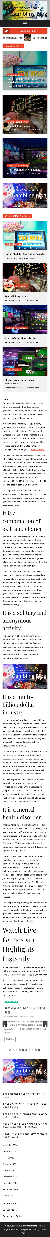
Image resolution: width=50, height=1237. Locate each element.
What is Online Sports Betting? (23, 169)
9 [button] (36, 1050)
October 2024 (9, 1151)
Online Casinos (13, 370)
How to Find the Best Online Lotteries (25, 254)
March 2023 (8, 1158)
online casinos (38, 450)
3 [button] (16, 1050)
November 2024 (10, 1145)
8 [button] (32, 1050)
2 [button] (13, 1050)
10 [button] (39, 1050)
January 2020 (9, 1196)
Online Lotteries (15, 75)
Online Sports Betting (18, 122)
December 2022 (10, 1177)
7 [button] (29, 1050)
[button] (5, 1024)
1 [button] (10, 1050)
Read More (9, 1039)
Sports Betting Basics (33, 37)
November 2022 (10, 1183)
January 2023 (9, 1170)
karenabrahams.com (32, 1226)
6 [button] (26, 1050)
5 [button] (23, 1050)
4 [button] (20, 1050)
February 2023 (9, 1164)
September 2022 (10, 1189)
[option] (25, 1021)
